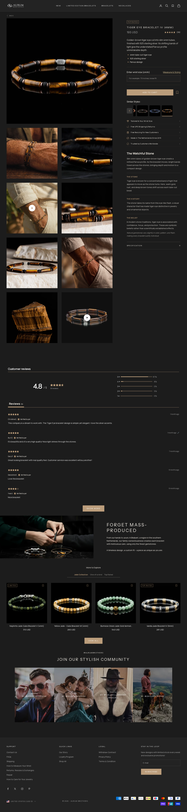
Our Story (63, 752)
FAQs (9, 757)
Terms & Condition (107, 761)
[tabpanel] (93, 462)
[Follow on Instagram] (22, 788)
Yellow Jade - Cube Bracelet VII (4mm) (71, 626)
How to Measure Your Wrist (19, 766)
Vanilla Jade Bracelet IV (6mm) (160, 626)
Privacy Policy (105, 757)
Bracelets (107, 6)
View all (93, 640)
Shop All (62, 761)
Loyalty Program (66, 757)
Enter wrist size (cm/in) (138, 72)
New (58, 6)
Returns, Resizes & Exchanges (20, 770)
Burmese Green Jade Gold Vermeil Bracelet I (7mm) (115, 626)
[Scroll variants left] (129, 111)
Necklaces (125, 6)
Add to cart (150, 92)
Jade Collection (81, 574)
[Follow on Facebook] (8, 788)
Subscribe (151, 771)
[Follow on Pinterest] (29, 788)
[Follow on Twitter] (15, 788)
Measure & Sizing (171, 72)
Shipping (10, 761)
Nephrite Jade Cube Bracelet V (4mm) (27, 626)
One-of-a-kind (96, 574)
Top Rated (108, 574)
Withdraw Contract (107, 752)
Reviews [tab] (16, 404)
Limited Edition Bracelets (81, 6)
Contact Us (12, 752)
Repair (9, 775)
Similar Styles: (134, 101)
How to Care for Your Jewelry (20, 779)
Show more (93, 508)
